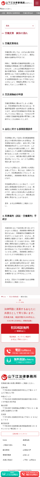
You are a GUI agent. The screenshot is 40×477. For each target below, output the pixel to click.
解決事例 (6, 450)
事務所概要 (7, 455)
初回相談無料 (20, 329)
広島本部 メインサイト (20, 434)
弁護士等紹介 (8, 460)
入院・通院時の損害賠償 (11, 13)
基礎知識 (26, 440)
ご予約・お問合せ (29, 460)
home (5, 440)
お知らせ (26, 455)
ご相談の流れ (8, 445)
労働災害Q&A (28, 13)
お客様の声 (27, 450)
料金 (24, 445)
